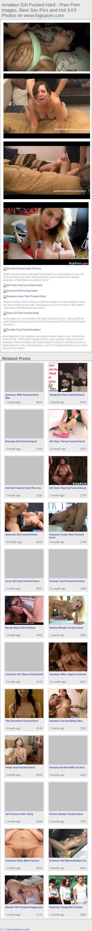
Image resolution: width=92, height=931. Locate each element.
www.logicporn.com (18, 929)
